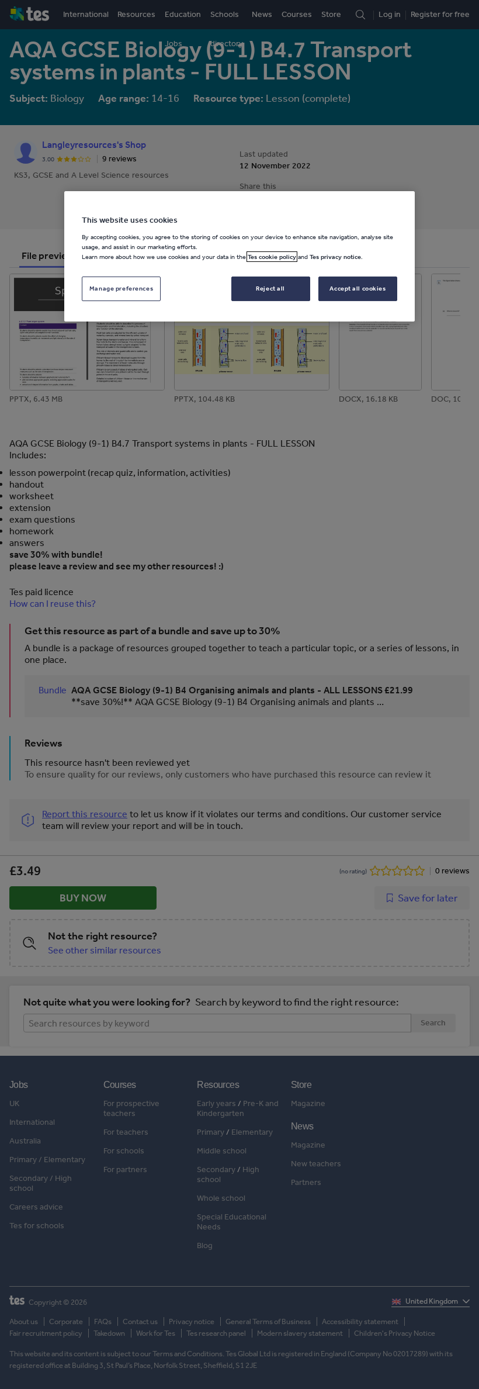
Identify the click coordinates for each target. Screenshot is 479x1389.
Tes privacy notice (335, 257)
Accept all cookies (357, 288)
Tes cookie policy (272, 257)
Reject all (270, 288)
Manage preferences (121, 288)
